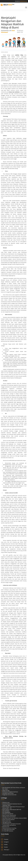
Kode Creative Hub (6, 821)
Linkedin (6, 844)
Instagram (6, 842)
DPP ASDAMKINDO (6, 812)
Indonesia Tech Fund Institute (8, 816)
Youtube (6, 847)
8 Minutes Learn (6, 802)
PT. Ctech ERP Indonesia (7, 831)
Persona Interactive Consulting (9, 828)
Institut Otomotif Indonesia (8, 819)
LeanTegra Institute (6, 822)
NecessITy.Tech (5, 826)
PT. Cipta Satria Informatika (8, 829)
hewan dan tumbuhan (14, 92)
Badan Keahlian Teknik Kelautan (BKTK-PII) (11, 809)
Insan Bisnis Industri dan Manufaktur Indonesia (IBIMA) (14, 818)
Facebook (6, 839)
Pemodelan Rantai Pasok (8, 793)
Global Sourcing (5, 790)
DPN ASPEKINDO (5, 811)
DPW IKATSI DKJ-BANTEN (7, 814)
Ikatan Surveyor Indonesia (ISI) (9, 815)
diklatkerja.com (23, 1)
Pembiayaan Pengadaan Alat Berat (10, 792)
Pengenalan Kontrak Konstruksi (9, 794)
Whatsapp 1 (6, 849)
